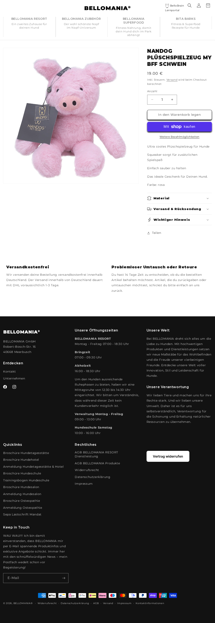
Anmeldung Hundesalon (22, 494)
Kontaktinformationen (150, 603)
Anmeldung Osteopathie (22, 508)
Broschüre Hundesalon (21, 487)
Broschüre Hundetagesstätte (26, 453)
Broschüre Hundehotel (21, 460)
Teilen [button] (156, 233)
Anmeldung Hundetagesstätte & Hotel (33, 467)
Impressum (84, 484)
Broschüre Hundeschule (22, 473)
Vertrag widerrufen (168, 456)
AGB (96, 603)
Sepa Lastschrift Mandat (22, 514)
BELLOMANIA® (23, 603)
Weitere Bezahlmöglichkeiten (179, 136)
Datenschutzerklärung (92, 477)
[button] (29, 23)
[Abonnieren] (63, 578)
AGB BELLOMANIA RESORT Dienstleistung (96, 454)
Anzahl (152, 91)
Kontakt (9, 371)
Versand (172, 79)
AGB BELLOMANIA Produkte (97, 463)
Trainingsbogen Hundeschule (26, 480)
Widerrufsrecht (87, 470)
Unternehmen (14, 378)
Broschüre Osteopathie (21, 501)
